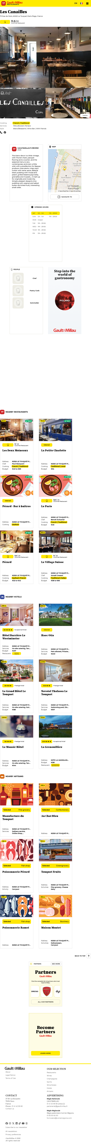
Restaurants (51, 1073)
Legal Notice (10, 1075)
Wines (49, 1076)
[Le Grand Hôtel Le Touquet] (16, 686)
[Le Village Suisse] (55, 557)
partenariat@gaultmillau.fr (57, 1106)
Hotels (49, 1088)
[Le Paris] (55, 501)
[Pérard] (16, 557)
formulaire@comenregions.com (59, 1118)
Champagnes (52, 1079)
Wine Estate (51, 1085)
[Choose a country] (81, 3)
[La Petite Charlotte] (55, 445)
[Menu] (87, 3)
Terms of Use (11, 1078)
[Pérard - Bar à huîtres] (16, 501)
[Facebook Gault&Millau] (7, 1123)
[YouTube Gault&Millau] (23, 1123)
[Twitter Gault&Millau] (13, 1123)
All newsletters (11, 1131)
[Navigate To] (64, 173)
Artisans (50, 1091)
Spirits (49, 1082)
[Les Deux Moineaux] (16, 445)
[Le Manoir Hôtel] (16, 742)
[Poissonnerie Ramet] (16, 921)
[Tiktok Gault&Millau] (20, 1123)
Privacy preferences (13, 1134)
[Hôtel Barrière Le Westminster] (16, 630)
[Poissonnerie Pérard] (16, 866)
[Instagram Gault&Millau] (10, 1123)
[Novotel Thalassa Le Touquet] (55, 686)
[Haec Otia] (55, 630)
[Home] (14, 2)
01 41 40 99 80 (17, 1106)
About (8, 1072)
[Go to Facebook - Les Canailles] (5, 132)
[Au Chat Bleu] (55, 810)
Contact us (10, 1109)
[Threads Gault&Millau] (27, 1123)
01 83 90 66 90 (52, 1116)
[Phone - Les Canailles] (2, 132)
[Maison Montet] (55, 921)
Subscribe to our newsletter (16, 1127)
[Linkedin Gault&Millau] (17, 1123)
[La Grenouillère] (55, 742)
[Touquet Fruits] (55, 866)
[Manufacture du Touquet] (16, 810)
